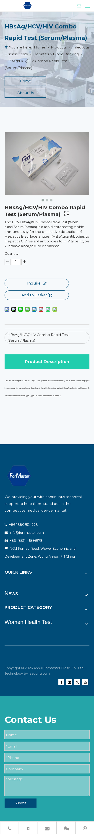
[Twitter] (77, 682)
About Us (25, 93)
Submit (20, 803)
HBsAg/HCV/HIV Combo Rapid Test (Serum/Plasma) (38, 338)
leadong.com (39, 673)
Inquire (34, 283)
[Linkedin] (69, 682)
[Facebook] (61, 682)
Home (25, 81)
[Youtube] (85, 682)
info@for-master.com (26, 533)
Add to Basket (34, 295)
